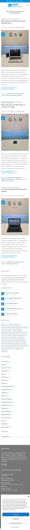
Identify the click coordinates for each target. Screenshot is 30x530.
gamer (14, 332)
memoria (8, 337)
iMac (2, 374)
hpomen (15, 335)
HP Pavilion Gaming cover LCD (13, 308)
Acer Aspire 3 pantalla (11, 313)
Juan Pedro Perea (19, 27)
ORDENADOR (4, 19)
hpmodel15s (8, 335)
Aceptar (16, 514)
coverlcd (13, 330)
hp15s (3, 335)
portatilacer (16, 340)
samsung (23, 343)
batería (8, 95)
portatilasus (23, 340)
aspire (10, 324)
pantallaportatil (20, 337)
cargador (4, 330)
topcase (3, 348)
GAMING (4, 371)
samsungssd (4, 345)
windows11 (4, 351)
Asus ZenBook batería (11, 303)
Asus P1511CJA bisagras (12, 293)
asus (14, 324)
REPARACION (16, 19)
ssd (20, 345)
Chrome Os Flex (5, 368)
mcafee (3, 337)
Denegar (16, 519)
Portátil (10, 19)
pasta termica (11, 180)
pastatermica (5, 340)
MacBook (4, 380)
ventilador (17, 348)
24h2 (3, 324)
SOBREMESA (11, 102)
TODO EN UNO (5, 417)
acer (6, 324)
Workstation (4, 427)
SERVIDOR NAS (5, 411)
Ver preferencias (16, 523)
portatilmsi (17, 343)
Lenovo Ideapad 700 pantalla (13, 298)
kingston (20, 335)
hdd (23, 332)
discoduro (19, 330)
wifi (21, 348)
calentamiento (13, 95)
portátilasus (19, 95)
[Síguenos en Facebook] (2, 464)
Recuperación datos (6, 402)
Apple (2, 364)
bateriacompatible (6, 327)
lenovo (24, 335)
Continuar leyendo (8, 88)
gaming (14, 263)
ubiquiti (8, 348)
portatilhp (4, 343)
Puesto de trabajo (6, 399)
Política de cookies (15, 527)
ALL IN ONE (4, 361)
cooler (8, 330)
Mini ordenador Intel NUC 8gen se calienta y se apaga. (13, 106)
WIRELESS (4, 424)
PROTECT (4, 396)
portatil (10, 340)
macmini (3, 383)
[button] (28, 496)
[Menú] (28, 5)
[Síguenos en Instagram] (5, 464)
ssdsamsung (25, 345)
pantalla (14, 337)
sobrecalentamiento (13, 345)
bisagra (17, 327)
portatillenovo (10, 343)
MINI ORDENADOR (11, 101)
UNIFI (3, 421)
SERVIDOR (4, 408)
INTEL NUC (3, 101)
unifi (12, 348)
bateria (18, 324)
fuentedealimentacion (7, 332)
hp (17, 263)
